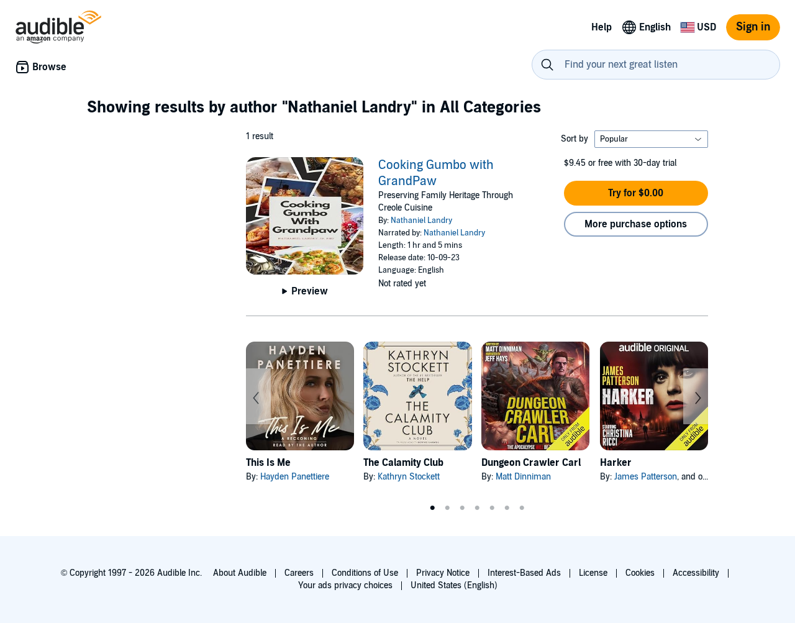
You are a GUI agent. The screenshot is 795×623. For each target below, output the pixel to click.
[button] (636, 193)
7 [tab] (522, 508)
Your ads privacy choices (345, 585)
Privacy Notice (443, 573)
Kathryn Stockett (409, 476)
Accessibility (696, 573)
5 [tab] (492, 508)
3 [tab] (462, 508)
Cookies (640, 573)
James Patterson (645, 476)
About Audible (239, 573)
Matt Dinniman (523, 476)
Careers (299, 573)
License (593, 573)
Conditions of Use (365, 573)
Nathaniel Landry (421, 220)
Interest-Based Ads (524, 573)
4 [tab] (477, 508)
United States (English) (454, 585)
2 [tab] (447, 508)
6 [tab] (507, 508)
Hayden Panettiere (294, 476)
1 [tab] (432, 508)
